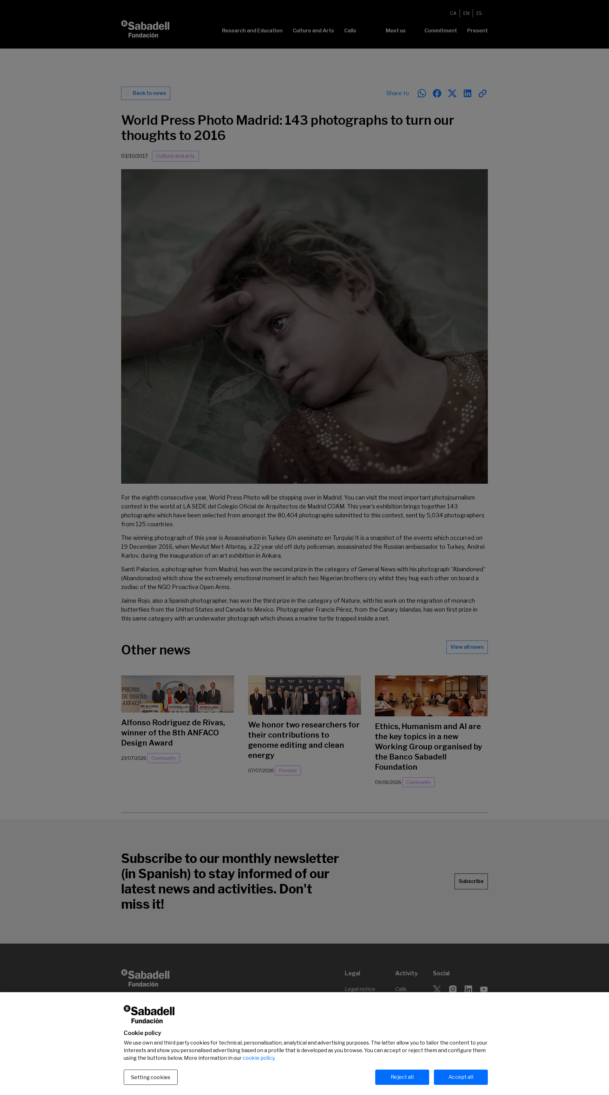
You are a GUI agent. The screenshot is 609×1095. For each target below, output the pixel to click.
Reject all (402, 1077)
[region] (304, 1043)
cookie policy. (259, 1058)
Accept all (461, 1077)
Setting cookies (150, 1077)
